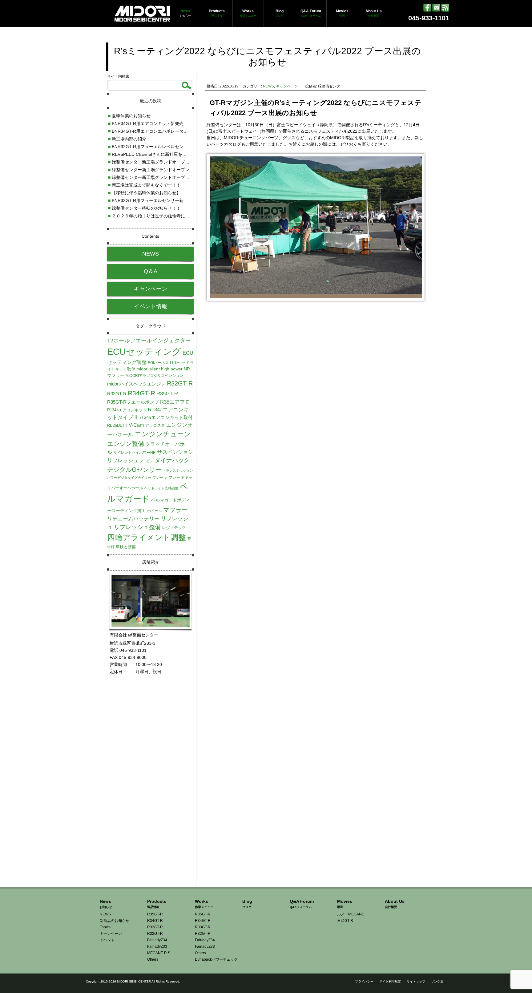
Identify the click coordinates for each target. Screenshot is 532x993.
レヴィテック (174, 527)
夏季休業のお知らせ (129, 115)
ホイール (154, 511)
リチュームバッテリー (133, 518)
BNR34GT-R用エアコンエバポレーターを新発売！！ (161, 131)
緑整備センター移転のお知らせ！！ (144, 208)
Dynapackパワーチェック (216, 959)
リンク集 (437, 981)
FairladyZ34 (157, 940)
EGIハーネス (158, 363)
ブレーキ (159, 477)
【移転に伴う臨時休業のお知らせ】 (144, 192)
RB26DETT (117, 425)
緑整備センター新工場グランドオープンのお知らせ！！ (164, 177)
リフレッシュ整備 (137, 527)
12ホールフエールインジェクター (149, 340)
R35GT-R (167, 393)
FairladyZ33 (157, 946)
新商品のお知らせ (114, 920)
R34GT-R (141, 393)
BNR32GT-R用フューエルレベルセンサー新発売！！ (161, 146)
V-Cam (136, 425)
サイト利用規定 (390, 981)
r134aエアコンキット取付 (166, 417)
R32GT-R (180, 383)
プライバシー (364, 981)
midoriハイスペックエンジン (136, 383)
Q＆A (150, 271)
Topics (105, 927)
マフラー (175, 510)
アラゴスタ (155, 425)
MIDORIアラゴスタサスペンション (154, 375)
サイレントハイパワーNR (134, 452)
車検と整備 (126, 546)
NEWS (268, 86)
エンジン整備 (125, 443)
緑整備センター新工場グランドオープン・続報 (155, 161)
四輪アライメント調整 (146, 537)
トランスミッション (178, 470)
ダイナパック (172, 460)
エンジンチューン (163, 434)
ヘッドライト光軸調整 (161, 488)
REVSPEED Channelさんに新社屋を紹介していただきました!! (170, 154)
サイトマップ (416, 981)
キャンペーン (287, 86)
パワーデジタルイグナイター (129, 477)
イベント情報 (150, 306)
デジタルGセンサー (134, 469)
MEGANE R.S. (159, 953)
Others (152, 959)
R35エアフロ (175, 402)
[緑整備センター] (142, 18)
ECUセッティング (144, 351)
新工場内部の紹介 (127, 138)
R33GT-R (117, 393)
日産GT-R (345, 920)
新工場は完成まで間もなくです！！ (144, 185)
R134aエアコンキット (127, 410)
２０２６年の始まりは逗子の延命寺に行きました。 (159, 215)
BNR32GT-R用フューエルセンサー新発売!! (151, 200)
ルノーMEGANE (350, 914)
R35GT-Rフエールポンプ (133, 402)
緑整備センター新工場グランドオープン (148, 169)
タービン (146, 461)
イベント (107, 940)
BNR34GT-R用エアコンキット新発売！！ (150, 123)
